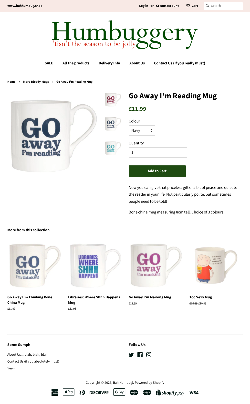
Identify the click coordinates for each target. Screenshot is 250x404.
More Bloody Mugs (36, 82)
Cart (195, 5)
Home (11, 82)
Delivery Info (109, 63)
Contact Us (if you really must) (179, 63)
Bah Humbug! (123, 382)
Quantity (136, 143)
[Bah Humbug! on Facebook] (140, 355)
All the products (75, 63)
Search (12, 368)
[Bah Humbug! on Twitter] (131, 355)
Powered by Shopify (149, 382)
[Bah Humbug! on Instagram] (148, 355)
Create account (167, 5)
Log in (143, 5)
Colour (134, 121)
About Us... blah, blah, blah (27, 354)
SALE (49, 63)
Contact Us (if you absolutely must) (33, 361)
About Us (137, 63)
